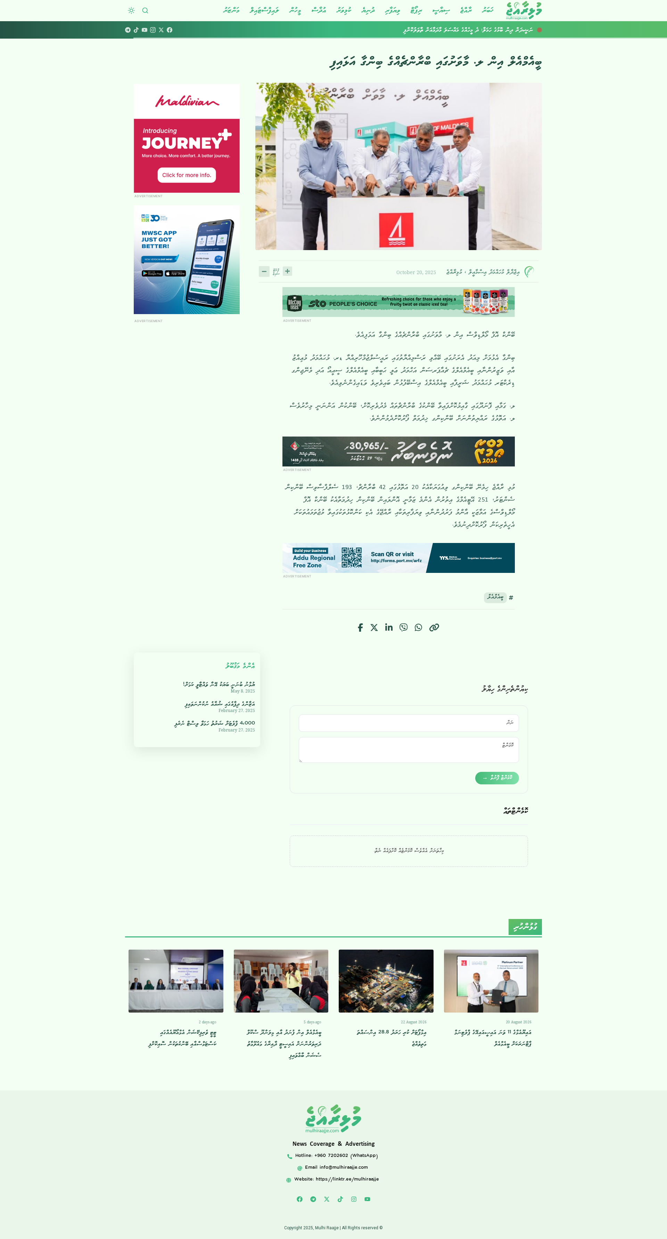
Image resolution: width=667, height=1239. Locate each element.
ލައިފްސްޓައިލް (264, 10)
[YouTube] (144, 30)
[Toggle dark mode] (131, 10)
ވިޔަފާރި (392, 10)
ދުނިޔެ (368, 10)
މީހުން (295, 10)
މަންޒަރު (231, 10)
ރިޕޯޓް (416, 10)
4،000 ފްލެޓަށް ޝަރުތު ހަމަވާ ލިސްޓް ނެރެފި (215, 724)
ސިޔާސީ (441, 10)
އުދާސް (319, 10)
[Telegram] (128, 30)
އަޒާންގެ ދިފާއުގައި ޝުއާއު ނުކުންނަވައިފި (220, 704)
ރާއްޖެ (466, 10)
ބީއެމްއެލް (495, 597)
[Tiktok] (340, 1199)
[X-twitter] (327, 1199)
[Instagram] (153, 30)
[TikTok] (136, 30)
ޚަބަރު (488, 10)
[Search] (145, 10)
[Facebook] (169, 30)
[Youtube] (367, 1199)
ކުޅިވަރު (344, 10)
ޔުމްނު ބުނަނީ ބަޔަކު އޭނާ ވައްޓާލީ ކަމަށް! (219, 685)
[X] (161, 30)
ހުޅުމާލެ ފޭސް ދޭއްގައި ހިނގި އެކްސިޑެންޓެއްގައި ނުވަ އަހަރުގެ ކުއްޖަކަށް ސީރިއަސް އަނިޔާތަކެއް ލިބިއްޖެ (440, 30)
